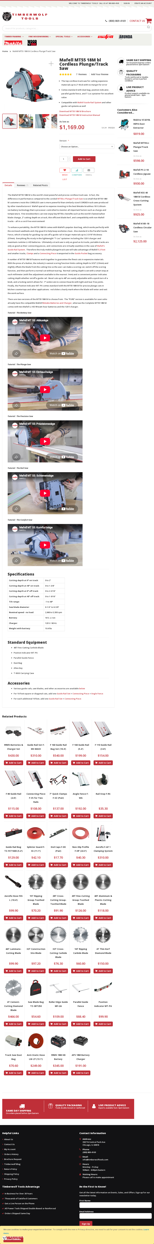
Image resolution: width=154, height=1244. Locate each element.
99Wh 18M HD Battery (58, 1057)
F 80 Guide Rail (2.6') (13, 795)
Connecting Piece (48, 253)
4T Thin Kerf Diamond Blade (103, 951)
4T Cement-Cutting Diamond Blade (13, 1006)
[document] (77, 1235)
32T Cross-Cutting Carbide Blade (58, 953)
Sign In (127, 3)
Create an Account (143, 3)
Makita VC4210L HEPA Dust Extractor (141, 123)
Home (5, 51)
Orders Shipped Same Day (17, 1213)
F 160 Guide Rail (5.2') (80, 746)
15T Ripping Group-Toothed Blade (36, 900)
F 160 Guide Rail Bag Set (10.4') (58, 746)
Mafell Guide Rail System (89, 102)
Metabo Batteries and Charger (57, 303)
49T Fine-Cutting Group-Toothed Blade (81, 900)
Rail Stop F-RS (103, 793)
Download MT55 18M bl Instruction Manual (79, 115)
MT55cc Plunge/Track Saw (70, 198)
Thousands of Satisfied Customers (21, 1198)
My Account (9, 1149)
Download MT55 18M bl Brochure (75, 111)
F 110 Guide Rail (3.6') (103, 746)
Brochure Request (13, 1159)
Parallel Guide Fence (80, 1004)
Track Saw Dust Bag (13, 1057)
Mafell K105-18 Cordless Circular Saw (142, 227)
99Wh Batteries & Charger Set (13, 746)
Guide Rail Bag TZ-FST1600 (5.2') (13, 849)
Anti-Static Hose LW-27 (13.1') (36, 1057)
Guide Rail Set (63, 693)
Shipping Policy (11, 1174)
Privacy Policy (11, 1179)
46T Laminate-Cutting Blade (13, 951)
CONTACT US (137, 21)
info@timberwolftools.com (95, 1159)
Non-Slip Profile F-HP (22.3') (80, 849)
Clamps (29, 253)
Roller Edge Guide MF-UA (58, 1004)
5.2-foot (101, 249)
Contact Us (9, 1144)
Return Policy (10, 1169)
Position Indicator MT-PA (103, 1004)
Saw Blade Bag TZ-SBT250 (36, 1004)
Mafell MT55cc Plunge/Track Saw (141, 146)
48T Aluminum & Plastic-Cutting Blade (103, 900)
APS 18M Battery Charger (81, 1057)
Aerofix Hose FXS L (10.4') (14, 898)
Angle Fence (97, 693)
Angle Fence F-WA (81, 795)
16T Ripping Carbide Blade (80, 951)
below (82, 688)
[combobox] (77, 28)
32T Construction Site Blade (36, 951)
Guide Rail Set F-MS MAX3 (36, 746)
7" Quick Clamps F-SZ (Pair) (58, 795)
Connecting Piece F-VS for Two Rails (35, 797)
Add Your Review (99, 74)
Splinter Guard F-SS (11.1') (36, 849)
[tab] (8, 185)
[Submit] (148, 27)
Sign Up (86, 1223)
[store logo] (24, 16)
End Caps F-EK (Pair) (58, 849)
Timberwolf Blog (12, 1164)
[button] (51, 64)
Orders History (11, 1154)
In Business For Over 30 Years (18, 1193)
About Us (8, 1139)
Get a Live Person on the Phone (19, 1203)
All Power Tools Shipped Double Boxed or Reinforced (30, 1208)
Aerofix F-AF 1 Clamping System (103, 849)
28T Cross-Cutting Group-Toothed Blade (58, 900)
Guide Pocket (81, 253)
